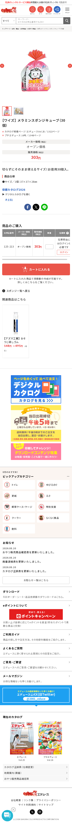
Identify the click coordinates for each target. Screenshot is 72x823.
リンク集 (29, 800)
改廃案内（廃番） (13, 773)
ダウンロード (11, 592)
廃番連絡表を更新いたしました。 (22, 561)
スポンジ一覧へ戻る (18, 290)
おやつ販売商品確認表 (16, 778)
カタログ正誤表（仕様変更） (19, 767)
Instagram (39, 811)
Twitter (32, 811)
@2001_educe (36, 698)
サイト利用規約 (27, 804)
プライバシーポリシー (48, 800)
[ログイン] (32, 9)
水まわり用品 (31, 29)
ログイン (64, 252)
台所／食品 (15, 29)
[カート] (41, 9)
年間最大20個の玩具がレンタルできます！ (36, 2)
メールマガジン (13, 676)
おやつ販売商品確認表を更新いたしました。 (29, 552)
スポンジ (40, 29)
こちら (31, 282)
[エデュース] (8, 10)
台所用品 (23, 29)
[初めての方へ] (49, 9)
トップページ (6, 29)
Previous (2, 66)
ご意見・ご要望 (12, 662)
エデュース (36, 793)
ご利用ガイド (11, 634)
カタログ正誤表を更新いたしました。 (25, 571)
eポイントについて (15, 605)
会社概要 (16, 800)
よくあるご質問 (13, 648)
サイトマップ (46, 804)
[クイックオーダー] (57, 9)
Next (70, 66)
